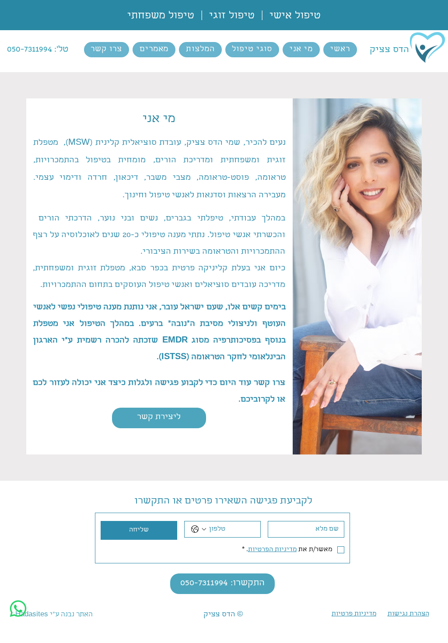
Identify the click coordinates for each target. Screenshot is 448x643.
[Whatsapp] (18, 608)
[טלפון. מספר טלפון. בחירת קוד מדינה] (198, 529)
